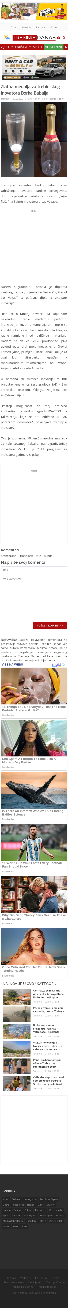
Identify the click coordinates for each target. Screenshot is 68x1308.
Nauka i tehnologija (13, 1221)
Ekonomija (40, 1210)
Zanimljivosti (30, 1215)
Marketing (27, 27)
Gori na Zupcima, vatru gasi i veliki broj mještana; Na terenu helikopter (48, 994)
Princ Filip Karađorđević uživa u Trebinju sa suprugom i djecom (47, 1063)
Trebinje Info (35, 1282)
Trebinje (5, 98)
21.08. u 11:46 (52, 1053)
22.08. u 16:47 (52, 1015)
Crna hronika (56, 1210)
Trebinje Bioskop (46, 1286)
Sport (37, 47)
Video (24, 1226)
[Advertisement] (34, 247)
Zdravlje (60, 1215)
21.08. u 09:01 (52, 1088)
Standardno (8, 556)
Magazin (16, 1215)
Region (31, 1204)
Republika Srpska (49, 1199)
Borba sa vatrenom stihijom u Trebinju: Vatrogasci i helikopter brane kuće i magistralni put (47, 1032)
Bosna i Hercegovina (13, 1204)
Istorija (43, 1221)
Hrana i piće (46, 1215)
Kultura (7, 1210)
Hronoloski (26, 556)
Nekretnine (54, 47)
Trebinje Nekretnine (22, 1286)
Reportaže (31, 1221)
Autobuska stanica (14, 1282)
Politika (28, 1210)
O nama (14, 27)
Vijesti (6, 47)
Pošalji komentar (50, 625)
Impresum (41, 27)
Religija (17, 1210)
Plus (38, 556)
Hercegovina (30, 1199)
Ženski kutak (55, 1221)
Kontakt (54, 27)
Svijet (40, 1204)
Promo (6, 1226)
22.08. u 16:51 (52, 1001)
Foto (15, 1226)
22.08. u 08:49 (52, 1036)
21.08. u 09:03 (52, 1071)
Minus (48, 556)
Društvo (22, 47)
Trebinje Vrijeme (55, 1282)
